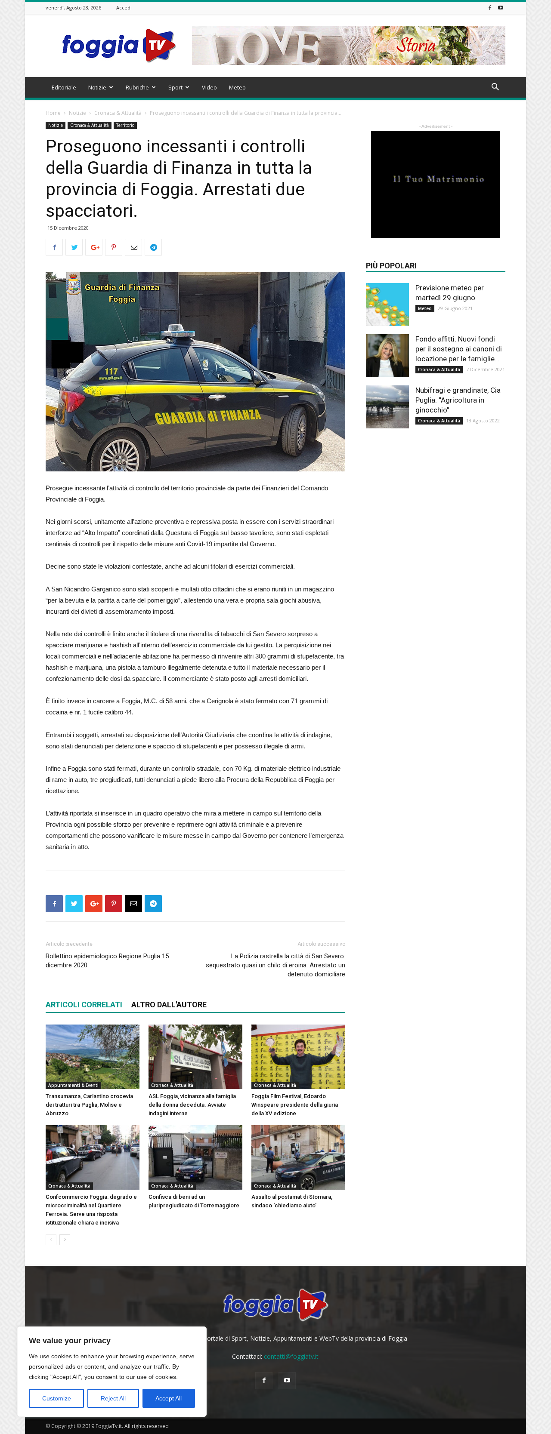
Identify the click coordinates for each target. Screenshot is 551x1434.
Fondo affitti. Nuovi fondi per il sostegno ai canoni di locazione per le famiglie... (458, 349)
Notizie (97, 87)
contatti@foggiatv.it (291, 1356)
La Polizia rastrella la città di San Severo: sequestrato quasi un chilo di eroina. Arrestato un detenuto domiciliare (275, 965)
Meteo (237, 87)
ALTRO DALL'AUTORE (169, 1004)
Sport (175, 87)
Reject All (113, 1398)
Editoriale (64, 87)
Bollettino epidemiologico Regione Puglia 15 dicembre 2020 (107, 960)
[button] (495, 88)
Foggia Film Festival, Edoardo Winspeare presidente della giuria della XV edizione (294, 1105)
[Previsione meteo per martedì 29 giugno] (387, 304)
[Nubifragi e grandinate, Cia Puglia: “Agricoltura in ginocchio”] (387, 406)
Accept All (168, 1398)
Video (209, 87)
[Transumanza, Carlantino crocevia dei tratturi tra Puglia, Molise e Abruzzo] (92, 1057)
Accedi (124, 7)
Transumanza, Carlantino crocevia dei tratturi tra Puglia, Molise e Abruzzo (89, 1105)
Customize (56, 1398)
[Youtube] (500, 7)
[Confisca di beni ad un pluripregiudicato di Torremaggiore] (195, 1157)
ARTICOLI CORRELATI (84, 1004)
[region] (112, 1371)
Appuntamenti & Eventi (73, 1085)
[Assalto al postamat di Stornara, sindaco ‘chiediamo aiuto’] (298, 1157)
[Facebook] (490, 7)
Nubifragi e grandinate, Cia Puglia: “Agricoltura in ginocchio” (458, 400)
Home (53, 113)
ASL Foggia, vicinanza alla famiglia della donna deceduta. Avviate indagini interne (192, 1105)
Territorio (125, 125)
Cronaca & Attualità (118, 113)
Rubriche (137, 87)
